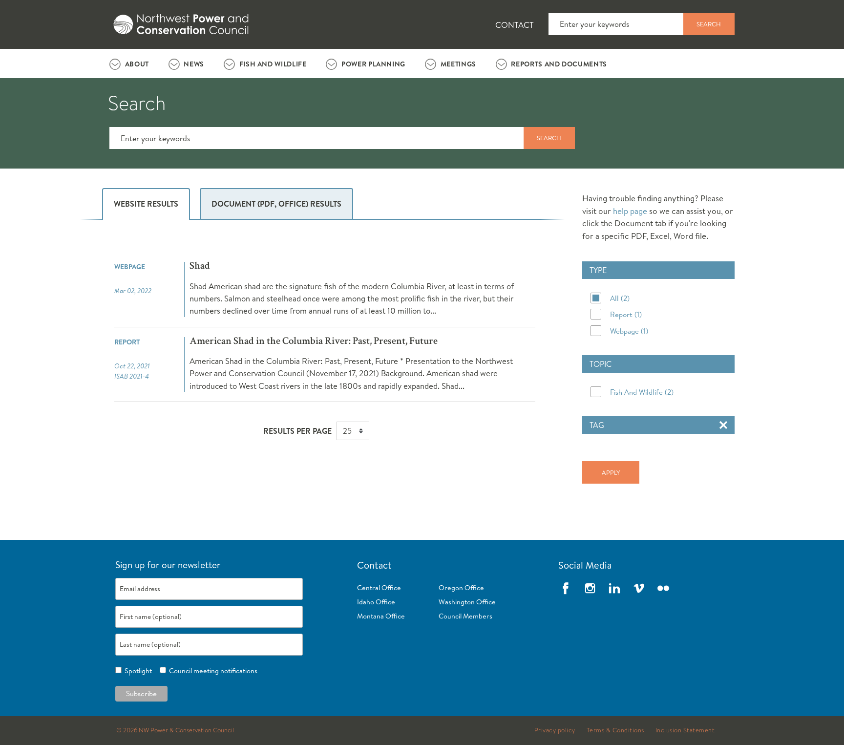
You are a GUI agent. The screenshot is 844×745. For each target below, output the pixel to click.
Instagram (590, 588)
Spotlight (137, 671)
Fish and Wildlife (273, 64)
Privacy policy (554, 730)
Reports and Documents (559, 64)
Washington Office (467, 602)
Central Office (379, 588)
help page (630, 210)
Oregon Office (461, 588)
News (194, 64)
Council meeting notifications (211, 671)
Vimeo (639, 588)
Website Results (146, 203)
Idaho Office (376, 602)
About (137, 64)
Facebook (565, 588)
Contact (514, 24)
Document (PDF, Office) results (276, 203)
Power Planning (373, 64)
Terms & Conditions (615, 730)
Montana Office (381, 616)
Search (708, 24)
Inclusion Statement (685, 730)
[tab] (129, 63)
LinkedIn (614, 588)
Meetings (458, 64)
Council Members (465, 616)
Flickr (663, 588)
